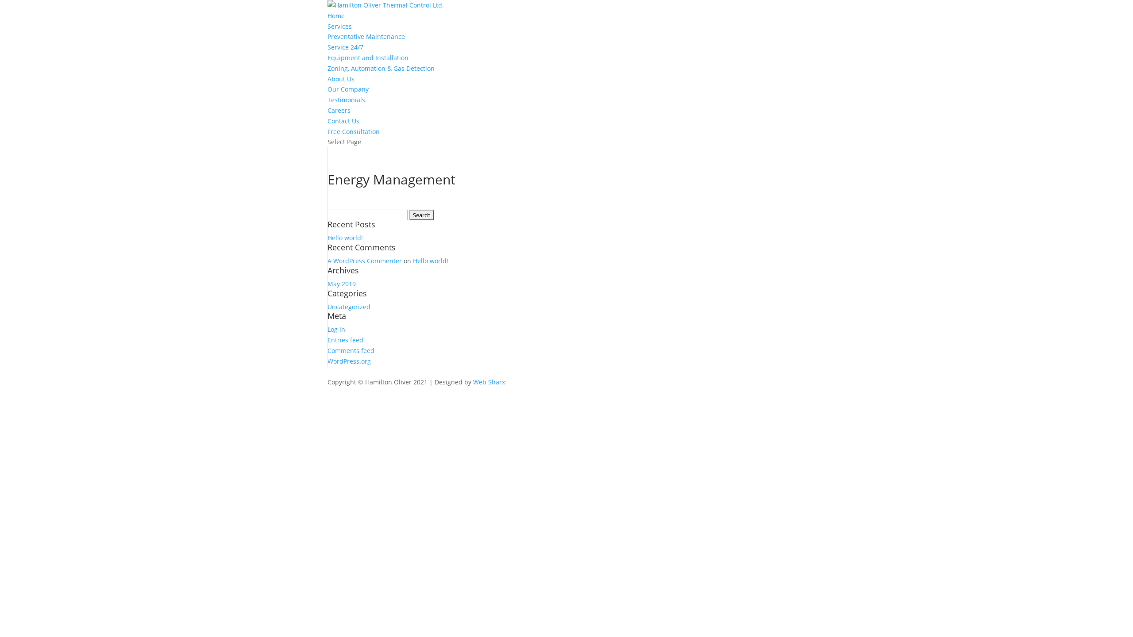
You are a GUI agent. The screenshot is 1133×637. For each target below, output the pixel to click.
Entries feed (345, 340)
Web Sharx (489, 382)
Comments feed (351, 350)
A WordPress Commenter (365, 261)
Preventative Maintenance (366, 36)
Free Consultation (354, 131)
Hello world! (345, 238)
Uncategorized (349, 307)
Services (340, 26)
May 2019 (342, 284)
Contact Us (343, 121)
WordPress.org (349, 361)
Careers (339, 110)
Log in (336, 329)
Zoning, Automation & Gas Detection (381, 68)
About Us (341, 79)
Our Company (348, 89)
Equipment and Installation (368, 58)
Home (336, 16)
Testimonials (346, 100)
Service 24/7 (345, 47)
